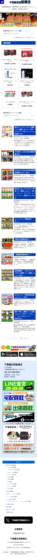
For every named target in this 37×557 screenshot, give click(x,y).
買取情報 (26, 138)
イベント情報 (10, 496)
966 (21, 338)
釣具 (8, 488)
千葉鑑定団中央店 (18, 533)
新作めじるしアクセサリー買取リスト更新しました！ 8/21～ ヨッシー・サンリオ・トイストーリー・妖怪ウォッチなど (25, 193)
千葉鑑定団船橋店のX (20, 520)
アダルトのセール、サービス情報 (17, 501)
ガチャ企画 (12, 469)
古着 (8, 479)
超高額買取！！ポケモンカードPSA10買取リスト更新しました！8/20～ (25, 273)
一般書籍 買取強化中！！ (23, 254)
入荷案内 (8, 504)
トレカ (26, 278)
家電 (8, 477)
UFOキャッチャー (29, 136)
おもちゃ (16, 138)
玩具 (21, 138)
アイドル (10, 486)
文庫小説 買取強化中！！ (23, 239)
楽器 (7, 507)
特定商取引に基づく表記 (12, 547)
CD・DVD (10, 484)
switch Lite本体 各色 (10, 102)
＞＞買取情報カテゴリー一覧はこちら (23, 37)
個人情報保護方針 (26, 547)
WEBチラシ (9, 509)
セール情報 (9, 499)
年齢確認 (8, 512)
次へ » (26, 338)
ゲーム (26, 156)
